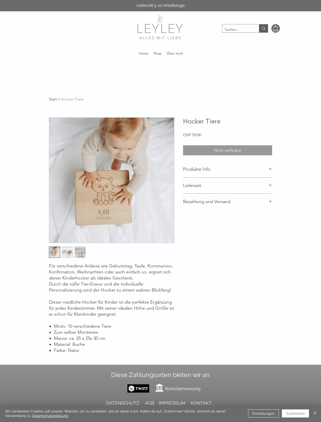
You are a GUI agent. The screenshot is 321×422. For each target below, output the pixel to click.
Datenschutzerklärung (50, 416)
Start (53, 99)
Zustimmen (295, 413)
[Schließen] (315, 413)
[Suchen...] (263, 28)
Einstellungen (263, 413)
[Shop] (275, 28)
